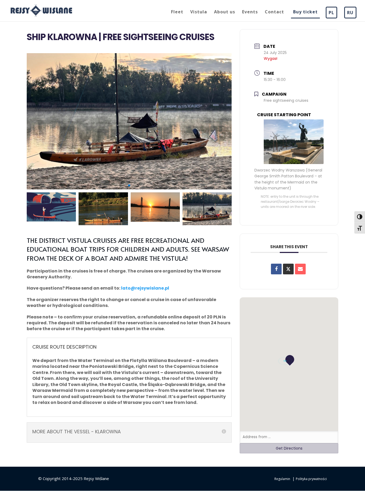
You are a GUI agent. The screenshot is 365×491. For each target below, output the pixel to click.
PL (331, 12)
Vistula (198, 12)
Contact (274, 12)
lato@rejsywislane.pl (145, 288)
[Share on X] (288, 269)
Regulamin (282, 479)
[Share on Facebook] (276, 269)
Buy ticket (305, 12)
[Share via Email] (300, 269)
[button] (117, 185)
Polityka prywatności (311, 479)
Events (250, 12)
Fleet (177, 12)
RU (350, 12)
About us (224, 12)
